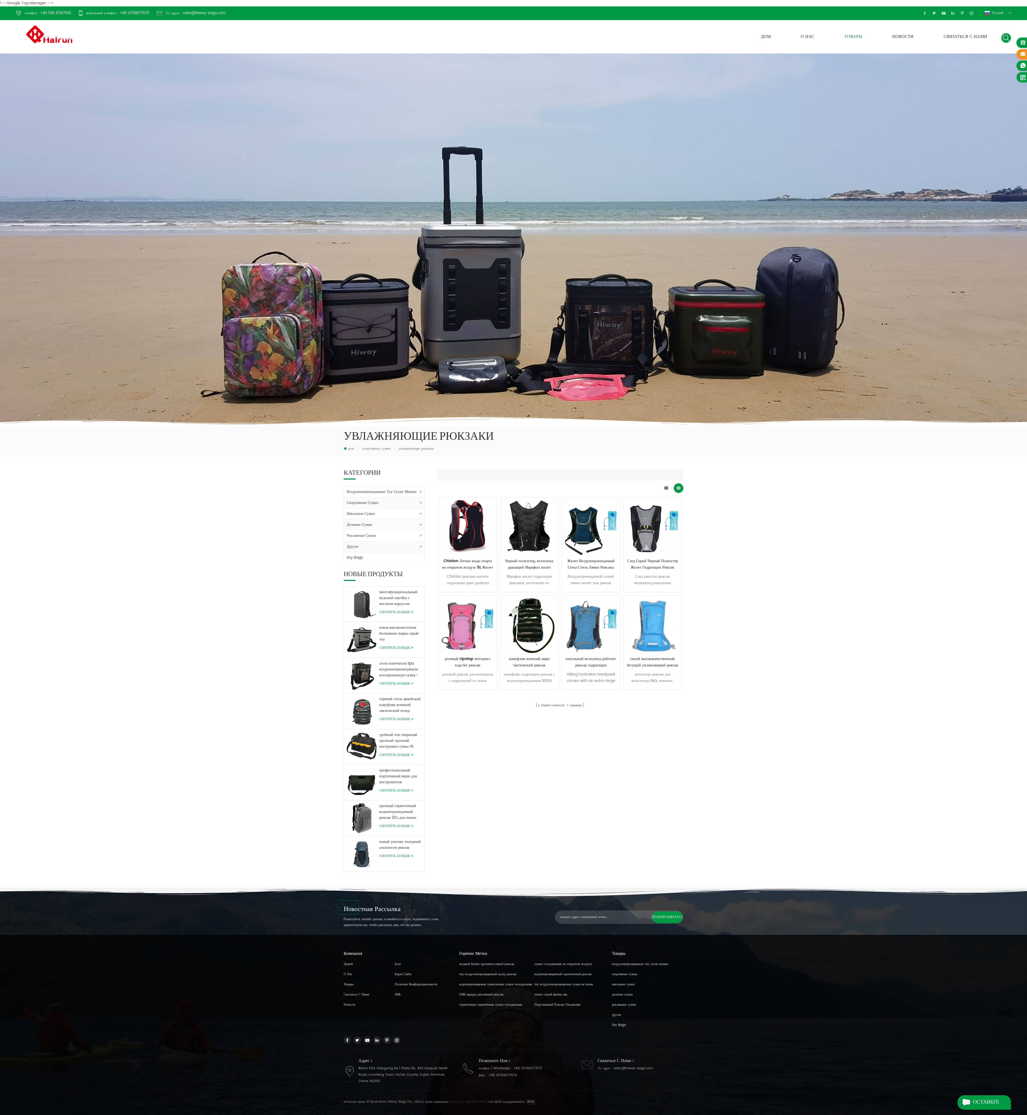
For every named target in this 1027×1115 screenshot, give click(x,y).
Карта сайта (403, 974)
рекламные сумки (361, 536)
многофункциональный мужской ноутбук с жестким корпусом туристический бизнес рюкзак (398, 598)
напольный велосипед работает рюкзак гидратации (591, 662)
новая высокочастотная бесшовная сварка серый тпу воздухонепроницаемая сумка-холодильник (399, 633)
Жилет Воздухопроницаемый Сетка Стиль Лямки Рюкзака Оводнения (591, 567)
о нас (807, 36)
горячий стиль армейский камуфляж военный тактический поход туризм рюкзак (400, 705)
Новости (903, 36)
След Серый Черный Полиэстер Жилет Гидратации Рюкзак (652, 564)
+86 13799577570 (527, 1068)
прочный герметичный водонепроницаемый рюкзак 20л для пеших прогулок (397, 812)
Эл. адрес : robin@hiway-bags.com (195, 13)
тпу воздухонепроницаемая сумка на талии (563, 984)
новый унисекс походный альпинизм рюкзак (400, 845)
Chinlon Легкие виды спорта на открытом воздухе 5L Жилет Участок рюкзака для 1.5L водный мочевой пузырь (467, 570)
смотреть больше (394, 612)
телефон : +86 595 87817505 (48, 13)
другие (352, 546)
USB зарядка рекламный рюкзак (481, 994)
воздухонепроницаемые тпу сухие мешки (381, 492)
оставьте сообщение (989, 1104)
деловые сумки (359, 525)
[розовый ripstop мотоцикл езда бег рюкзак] (467, 624)
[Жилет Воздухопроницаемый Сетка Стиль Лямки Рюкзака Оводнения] (591, 526)
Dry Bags (355, 557)
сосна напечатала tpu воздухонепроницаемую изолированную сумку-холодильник (398, 669)
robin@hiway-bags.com (633, 1068)
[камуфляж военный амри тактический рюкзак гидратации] (529, 624)
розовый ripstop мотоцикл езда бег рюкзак (467, 662)
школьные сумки (361, 514)
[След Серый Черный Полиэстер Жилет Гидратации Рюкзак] (652, 526)
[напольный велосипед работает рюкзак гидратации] (591, 624)
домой (348, 964)
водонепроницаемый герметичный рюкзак (563, 974)
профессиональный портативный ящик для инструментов (398, 776)
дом (766, 36)
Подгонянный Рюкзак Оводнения (557, 1004)
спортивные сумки (376, 449)
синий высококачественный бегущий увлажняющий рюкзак (652, 662)
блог (398, 964)
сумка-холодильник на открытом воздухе (563, 964)
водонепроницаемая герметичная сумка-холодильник (495, 984)
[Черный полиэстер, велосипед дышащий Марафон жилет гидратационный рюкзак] (529, 526)
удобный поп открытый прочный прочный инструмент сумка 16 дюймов (398, 741)
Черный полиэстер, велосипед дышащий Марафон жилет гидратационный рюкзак (529, 567)
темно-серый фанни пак (550, 994)
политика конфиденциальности (416, 984)
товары (853, 36)
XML (398, 994)
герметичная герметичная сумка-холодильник (490, 1004)
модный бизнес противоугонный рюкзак (486, 964)
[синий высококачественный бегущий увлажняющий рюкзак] (652, 624)
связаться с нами (965, 36)
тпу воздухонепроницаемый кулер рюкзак (487, 974)
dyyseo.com (475, 1101)
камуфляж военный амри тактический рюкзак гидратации (529, 665)
